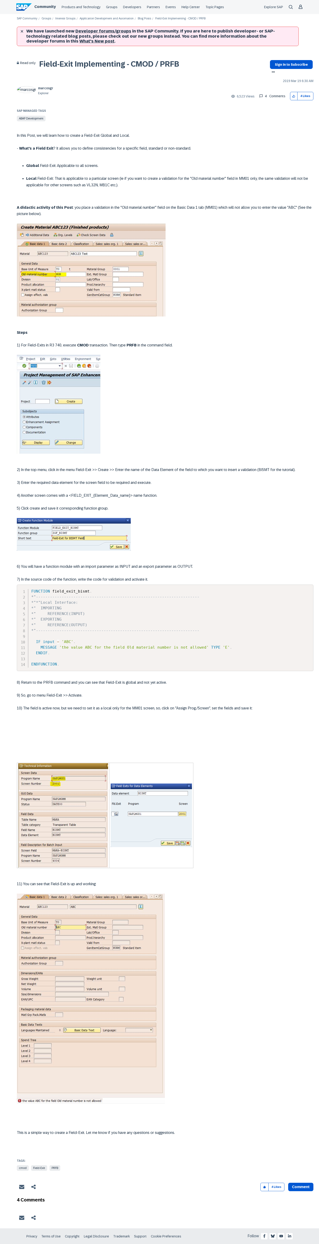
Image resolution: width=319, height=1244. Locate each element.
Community (45, 7)
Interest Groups (65, 18)
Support (140, 1236)
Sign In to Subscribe (291, 64)
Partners (153, 7)
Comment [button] (301, 1187)
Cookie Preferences (166, 1236)
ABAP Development (31, 118)
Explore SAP (273, 7)
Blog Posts (144, 18)
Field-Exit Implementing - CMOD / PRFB (109, 64)
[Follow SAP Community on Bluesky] (273, 1236)
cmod (23, 1168)
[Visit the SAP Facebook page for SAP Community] (264, 1236)
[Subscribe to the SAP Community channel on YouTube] (281, 1236)
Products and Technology (81, 7)
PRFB (55, 1168)
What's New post (96, 41)
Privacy (31, 1236)
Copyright (72, 1236)
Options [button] (272, 72)
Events (171, 7)
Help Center (190, 7)
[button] (294, 96)
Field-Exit (39, 1168)
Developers (132, 7)
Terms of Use (51, 1236)
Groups (111, 7)
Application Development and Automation (107, 18)
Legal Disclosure (96, 1236)
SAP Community (27, 18)
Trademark (121, 1236)
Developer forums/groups (103, 31)
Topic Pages (215, 7)
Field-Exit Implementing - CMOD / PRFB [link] (180, 18)
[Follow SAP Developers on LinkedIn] (289, 1236)
